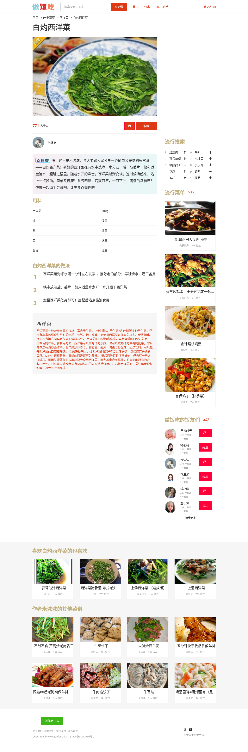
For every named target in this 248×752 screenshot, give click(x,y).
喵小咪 (184, 489)
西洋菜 (64, 18)
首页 (135, 7)
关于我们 (38, 731)
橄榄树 (184, 445)
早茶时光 (186, 431)
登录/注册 (209, 7)
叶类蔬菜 (49, 18)
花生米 (184, 474)
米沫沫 (184, 460)
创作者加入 (52, 721)
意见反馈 (61, 731)
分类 (147, 7)
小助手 (163, 7)
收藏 (146, 126)
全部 (191, 192)
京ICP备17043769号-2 (82, 736)
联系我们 (49, 731)
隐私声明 (73, 731)
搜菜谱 (118, 7)
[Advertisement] (190, 74)
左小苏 (184, 503)
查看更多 (190, 518)
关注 (205, 433)
